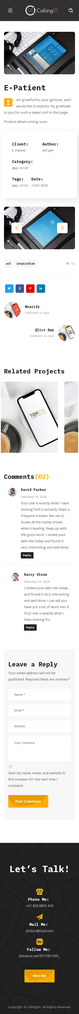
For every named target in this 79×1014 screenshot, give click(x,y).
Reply (27, 555)
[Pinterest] (30, 288)
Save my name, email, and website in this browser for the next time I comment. (36, 779)
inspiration (25, 263)
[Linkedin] (41, 288)
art (8, 263)
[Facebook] (20, 288)
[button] (71, 10)
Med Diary (25, 431)
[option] (39, 420)
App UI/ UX (20, 441)
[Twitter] (9, 288)
